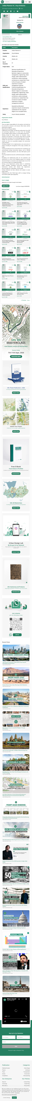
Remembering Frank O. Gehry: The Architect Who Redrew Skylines (15, 906)
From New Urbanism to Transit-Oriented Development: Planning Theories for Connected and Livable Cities (14, 795)
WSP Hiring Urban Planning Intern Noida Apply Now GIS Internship (8, 223)
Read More (17, 1092)
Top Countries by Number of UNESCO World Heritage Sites (15, 750)
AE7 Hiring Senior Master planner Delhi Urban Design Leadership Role (8, 241)
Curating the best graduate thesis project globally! (16, 504)
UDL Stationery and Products (16, 587)
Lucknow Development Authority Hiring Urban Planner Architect (7, 294)
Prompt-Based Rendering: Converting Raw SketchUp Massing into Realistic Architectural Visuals (16, 817)
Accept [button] (14, 1097)
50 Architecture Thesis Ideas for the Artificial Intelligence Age (16, 883)
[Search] (23, 1)
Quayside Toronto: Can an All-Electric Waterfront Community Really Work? (16, 707)
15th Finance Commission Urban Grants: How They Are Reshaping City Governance (14, 663)
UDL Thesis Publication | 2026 (16, 388)
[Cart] (26, 1)
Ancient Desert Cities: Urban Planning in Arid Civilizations (15, 685)
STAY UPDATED (16, 613)
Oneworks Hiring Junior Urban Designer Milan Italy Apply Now (23, 203)
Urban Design (10, 8)
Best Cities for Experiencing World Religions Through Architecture (14, 728)
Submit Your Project (16, 426)
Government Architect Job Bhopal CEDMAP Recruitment (23, 241)
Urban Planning (15, 8)
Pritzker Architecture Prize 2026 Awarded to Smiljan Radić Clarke (15, 861)
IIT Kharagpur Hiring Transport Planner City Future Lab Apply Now (22, 223)
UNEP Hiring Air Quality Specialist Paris (22, 293)
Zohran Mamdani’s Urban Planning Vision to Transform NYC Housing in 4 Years (15, 971)
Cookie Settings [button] (6, 1097)
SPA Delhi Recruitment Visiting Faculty (22, 276)
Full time (21, 8)
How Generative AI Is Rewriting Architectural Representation (16, 839)
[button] (29, 1)
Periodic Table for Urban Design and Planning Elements (14, 949)
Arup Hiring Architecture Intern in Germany (22, 259)
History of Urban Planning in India (10, 993)
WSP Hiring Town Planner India (8, 276)
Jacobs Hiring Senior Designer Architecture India (8, 259)
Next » (28, 300)
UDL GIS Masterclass (16, 503)
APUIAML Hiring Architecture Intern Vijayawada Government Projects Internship (7, 204)
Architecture (6, 8)
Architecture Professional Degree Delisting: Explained (14, 927)
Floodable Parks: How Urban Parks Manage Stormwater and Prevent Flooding (15, 772)
